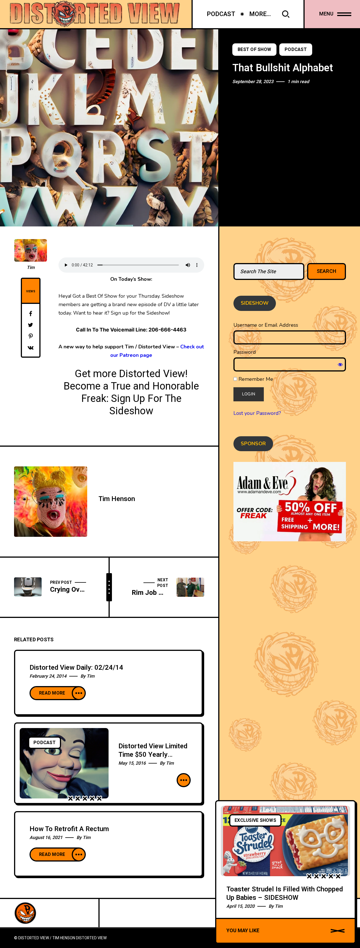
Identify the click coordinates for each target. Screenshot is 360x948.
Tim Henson (116, 499)
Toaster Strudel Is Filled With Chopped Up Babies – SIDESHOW (284, 893)
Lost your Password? (257, 413)
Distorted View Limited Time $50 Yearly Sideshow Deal (152, 754)
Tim (31, 267)
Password (244, 352)
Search (327, 271)
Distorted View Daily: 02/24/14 (76, 668)
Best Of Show (254, 49)
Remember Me (255, 379)
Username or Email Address (265, 325)
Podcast (296, 49)
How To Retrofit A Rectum (69, 829)
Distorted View (91, 938)
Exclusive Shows (255, 820)
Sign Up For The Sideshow (145, 405)
